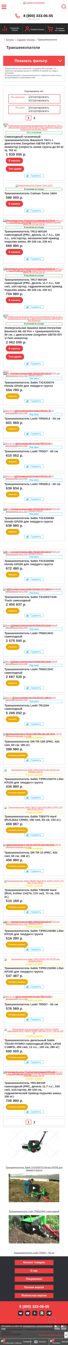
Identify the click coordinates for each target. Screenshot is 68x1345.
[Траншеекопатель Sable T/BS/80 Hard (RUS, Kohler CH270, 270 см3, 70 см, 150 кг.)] (34, 882)
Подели (38, 1320)
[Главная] (3, 40)
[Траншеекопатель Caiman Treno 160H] (34, 186)
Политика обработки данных (51, 1335)
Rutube (41, 1313)
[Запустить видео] (34, 1144)
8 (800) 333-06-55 (38, 16)
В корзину (14, 160)
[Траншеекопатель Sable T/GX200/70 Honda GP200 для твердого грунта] (9, 372)
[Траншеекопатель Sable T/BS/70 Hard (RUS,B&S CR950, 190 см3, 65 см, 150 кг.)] (34, 808)
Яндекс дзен (34, 1313)
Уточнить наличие (16, 755)
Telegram (49, 1313)
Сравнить (36, 175)
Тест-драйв (15, 168)
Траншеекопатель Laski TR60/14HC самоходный (34, 1211)
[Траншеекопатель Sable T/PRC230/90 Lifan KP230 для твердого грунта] (34, 960)
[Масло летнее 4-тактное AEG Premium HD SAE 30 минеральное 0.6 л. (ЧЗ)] (33, 376)
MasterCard (23, 1320)
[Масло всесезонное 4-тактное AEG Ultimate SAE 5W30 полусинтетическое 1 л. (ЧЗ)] (33, 223)
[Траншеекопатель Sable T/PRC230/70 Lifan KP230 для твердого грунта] (34, 771)
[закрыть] (66, 1335)
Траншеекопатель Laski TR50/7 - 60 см (34, 1252)
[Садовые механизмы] (34, 7)
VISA (12, 1320)
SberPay (52, 1319)
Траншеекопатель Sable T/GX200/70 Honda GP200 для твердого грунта (34, 1168)
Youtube (27, 1313)
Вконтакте (20, 1313)
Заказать (12, 396)
